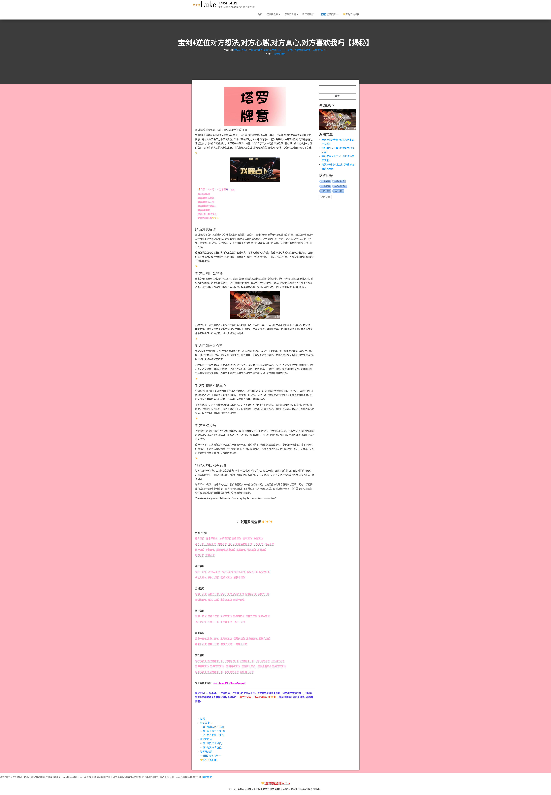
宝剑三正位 (225, 594)
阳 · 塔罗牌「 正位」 (213, 747)
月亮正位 (251, 549)
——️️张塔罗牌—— (328, 14)
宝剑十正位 (238, 599)
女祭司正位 (225, 538)
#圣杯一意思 (326, 191)
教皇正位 (258, 538)
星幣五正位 (252, 638)
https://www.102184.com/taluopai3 (230, 683)
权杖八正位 (213, 577)
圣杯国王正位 (217, 666)
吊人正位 (269, 544)
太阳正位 (261, 549)
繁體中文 (207, 777)
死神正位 (199, 549)
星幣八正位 (213, 644)
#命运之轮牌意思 (339, 186)
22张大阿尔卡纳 (114, 777)
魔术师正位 (211, 538)
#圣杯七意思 (338, 191)
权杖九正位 (226, 577)
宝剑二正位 (213, 594)
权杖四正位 (240, 572)
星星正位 (241, 549)
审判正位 (199, 555)
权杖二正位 (214, 572)
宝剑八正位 (213, 599)
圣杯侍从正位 (263, 661)
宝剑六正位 (263, 594)
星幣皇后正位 (232, 672)
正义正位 (258, 544)
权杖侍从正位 (202, 661)
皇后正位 (236, 538)
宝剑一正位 (201, 594)
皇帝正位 (247, 538)
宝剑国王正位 (279, 666)
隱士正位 (233, 544)
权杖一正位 (201, 572)
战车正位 (210, 544)
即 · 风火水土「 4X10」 (214, 731)
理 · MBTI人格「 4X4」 (214, 727)
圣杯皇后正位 (202, 666)
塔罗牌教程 (273, 14)
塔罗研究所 (308, 14)
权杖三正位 (228, 572)
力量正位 (222, 544)
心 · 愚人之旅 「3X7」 (214, 735)
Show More (325, 197)
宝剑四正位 (238, 594)
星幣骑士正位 (216, 672)
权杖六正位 (264, 572)
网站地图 (136, 777)
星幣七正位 (201, 644)
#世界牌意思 (326, 181)
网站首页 (126, 777)
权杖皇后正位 (232, 661)
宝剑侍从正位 (233, 666)
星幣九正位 (226, 644)
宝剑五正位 (251, 594)
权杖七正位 (201, 577)
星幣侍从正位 (202, 672)
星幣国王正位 (247, 672)
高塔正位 (230, 549)
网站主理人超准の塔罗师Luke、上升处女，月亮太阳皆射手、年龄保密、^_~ (289, 49)
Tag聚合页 (161, 777)
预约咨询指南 (352, 14)
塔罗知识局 (290, 14)
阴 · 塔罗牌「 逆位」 (213, 743)
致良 (197, 777)
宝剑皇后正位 (264, 666)
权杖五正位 (252, 572)
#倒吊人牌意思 (339, 181)
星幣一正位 (201, 638)
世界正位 (210, 555)
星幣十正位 (241, 644)
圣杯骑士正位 (278, 661)
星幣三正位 (226, 638)
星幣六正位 (264, 638)
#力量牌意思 (326, 186)
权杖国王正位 (247, 661)
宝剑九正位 (226, 599)
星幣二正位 (213, 638)
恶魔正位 (221, 549)
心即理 (191, 777)
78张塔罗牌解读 (97, 777)
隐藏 (232, 190)
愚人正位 (199, 538)
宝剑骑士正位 (248, 666)
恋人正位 (200, 544)
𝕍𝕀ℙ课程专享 (148, 777)
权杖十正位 (239, 577)
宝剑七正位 (201, 599)
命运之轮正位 (245, 544)
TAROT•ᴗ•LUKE (228, 3)
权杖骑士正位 (216, 661)
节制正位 (210, 549)
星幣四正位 (239, 638)
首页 (260, 14)
